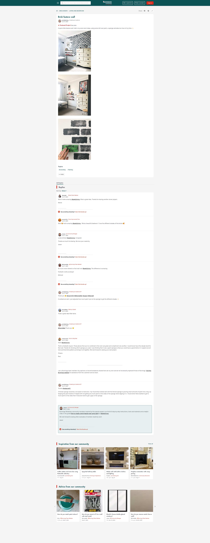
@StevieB (91, 296)
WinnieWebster (135, 475)
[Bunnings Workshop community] (107, 3)
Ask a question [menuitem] (127, 3)
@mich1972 (70, 296)
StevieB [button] (64, 195)
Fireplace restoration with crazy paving (140, 472)
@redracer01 (67, 388)
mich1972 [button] (65, 219)
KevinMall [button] (65, 309)
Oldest (64, 191)
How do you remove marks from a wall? (141, 515)
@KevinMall (61, 328)
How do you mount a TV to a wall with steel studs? (92, 515)
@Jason (85, 296)
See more (73, 25)
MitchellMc (84, 518)
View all (150, 443)
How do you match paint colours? (67, 514)
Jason (108, 518)
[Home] (57, 10)
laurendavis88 (60, 475)
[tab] (59, 183)
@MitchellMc (78, 296)
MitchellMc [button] (65, 264)
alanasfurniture (86, 475)
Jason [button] (64, 234)
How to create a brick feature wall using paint (85, 413)
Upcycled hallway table (89, 471)
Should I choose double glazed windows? (115, 515)
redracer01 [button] (65, 338)
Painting (70, 169)
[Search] (62, 3)
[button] (59, 21)
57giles (108, 475)
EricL (58, 518)
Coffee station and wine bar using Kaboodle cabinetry (67, 472)
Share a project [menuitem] (139, 3)
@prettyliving (76, 199)
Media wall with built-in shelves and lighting (116, 472)
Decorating (62, 169)
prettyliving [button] (65, 20)
